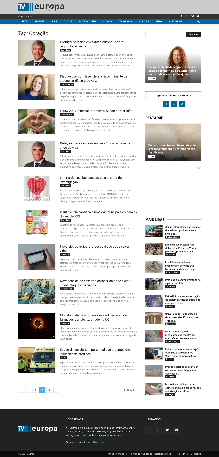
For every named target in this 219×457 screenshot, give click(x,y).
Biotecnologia (67, 84)
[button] (198, 21)
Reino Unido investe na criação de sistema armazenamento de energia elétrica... (182, 300)
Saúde (63, 357)
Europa (68, 21)
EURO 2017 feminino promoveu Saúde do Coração (96, 111)
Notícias (40, 21)
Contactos (196, 453)
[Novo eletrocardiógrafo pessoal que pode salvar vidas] (36, 257)
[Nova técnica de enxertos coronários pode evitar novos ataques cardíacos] (36, 291)
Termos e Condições (116, 453)
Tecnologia (125, 21)
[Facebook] (181, 16)
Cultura (144, 21)
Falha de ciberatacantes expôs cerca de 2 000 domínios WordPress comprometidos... (182, 352)
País (54, 21)
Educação (170, 324)
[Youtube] (198, 16)
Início (25, 21)
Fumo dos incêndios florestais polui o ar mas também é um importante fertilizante (172, 149)
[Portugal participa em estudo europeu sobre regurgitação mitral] (36, 53)
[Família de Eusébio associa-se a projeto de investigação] (36, 188)
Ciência (107, 21)
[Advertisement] (173, 190)
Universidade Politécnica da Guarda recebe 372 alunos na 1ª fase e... (181, 317)
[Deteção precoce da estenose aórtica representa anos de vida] (36, 154)
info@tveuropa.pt (97, 442)
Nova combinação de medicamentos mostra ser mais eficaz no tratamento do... (182, 335)
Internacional (87, 21)
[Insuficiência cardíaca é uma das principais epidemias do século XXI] (36, 223)
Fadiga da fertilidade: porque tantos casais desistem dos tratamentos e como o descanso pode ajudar (172, 70)
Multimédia (175, 21)
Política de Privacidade (141, 453)
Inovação (65, 254)
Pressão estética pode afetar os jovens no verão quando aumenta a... (181, 370)
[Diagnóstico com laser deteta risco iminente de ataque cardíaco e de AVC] (36, 87)
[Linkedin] (187, 16)
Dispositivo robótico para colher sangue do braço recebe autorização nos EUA (183, 388)
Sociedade (65, 50)
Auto (159, 21)
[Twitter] (192, 16)
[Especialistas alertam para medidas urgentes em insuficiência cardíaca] (36, 360)
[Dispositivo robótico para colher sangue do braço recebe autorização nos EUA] (154, 389)
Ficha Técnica (181, 453)
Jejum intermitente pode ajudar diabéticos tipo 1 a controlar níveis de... (183, 230)
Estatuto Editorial (163, 453)
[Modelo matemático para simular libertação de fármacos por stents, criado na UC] (36, 326)
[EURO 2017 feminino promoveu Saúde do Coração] (36, 121)
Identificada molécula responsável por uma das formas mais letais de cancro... (183, 266)
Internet (169, 359)
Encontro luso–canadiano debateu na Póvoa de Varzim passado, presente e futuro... (181, 248)
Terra (151, 157)
